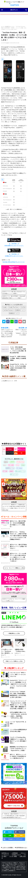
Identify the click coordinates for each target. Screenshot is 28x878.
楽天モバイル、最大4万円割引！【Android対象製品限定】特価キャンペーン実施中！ (13, 297)
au (21, 453)
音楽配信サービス (20, 310)
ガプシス (15, 10)
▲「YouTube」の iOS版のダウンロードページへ (14, 255)
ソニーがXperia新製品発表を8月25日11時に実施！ (18, 730)
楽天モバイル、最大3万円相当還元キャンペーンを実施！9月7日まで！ (18, 546)
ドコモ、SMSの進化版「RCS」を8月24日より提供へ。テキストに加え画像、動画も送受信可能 (18, 349)
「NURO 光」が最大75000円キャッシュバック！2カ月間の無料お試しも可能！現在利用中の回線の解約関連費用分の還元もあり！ (13, 815)
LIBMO (11, 471)
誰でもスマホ (14, 474)
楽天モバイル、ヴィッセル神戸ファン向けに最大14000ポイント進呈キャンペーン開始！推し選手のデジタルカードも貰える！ (18, 557)
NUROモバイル (10, 468)
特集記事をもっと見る (14, 633)
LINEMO (12, 462)
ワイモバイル (20, 462)
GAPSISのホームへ (21, 847)
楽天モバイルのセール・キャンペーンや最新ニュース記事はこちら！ (13, 599)
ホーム (2, 26)
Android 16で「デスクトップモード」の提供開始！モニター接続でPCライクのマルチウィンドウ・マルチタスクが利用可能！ (18, 684)
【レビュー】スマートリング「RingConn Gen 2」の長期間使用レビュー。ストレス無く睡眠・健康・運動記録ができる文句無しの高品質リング (18, 704)
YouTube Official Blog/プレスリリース (13, 262)
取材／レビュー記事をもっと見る (14, 661)
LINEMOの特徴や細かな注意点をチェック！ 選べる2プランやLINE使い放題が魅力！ (13, 626)
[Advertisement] (14, 20)
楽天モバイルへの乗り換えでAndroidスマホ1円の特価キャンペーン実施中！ (13, 292)
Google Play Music (13, 307)
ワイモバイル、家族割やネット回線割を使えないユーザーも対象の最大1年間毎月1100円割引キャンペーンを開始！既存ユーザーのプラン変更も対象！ (13, 507)
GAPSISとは (5, 853)
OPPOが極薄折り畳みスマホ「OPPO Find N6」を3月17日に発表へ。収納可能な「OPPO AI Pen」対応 (18, 715)
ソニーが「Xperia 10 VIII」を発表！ (18, 722)
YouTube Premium (8, 310)
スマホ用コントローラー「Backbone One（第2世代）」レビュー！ (7, 652)
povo (5, 465)
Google (4, 307)
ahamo (6, 462)
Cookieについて (16, 854)
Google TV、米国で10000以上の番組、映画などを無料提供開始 (18, 358)
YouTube (23, 307)
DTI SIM (5, 471)
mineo (22, 465)
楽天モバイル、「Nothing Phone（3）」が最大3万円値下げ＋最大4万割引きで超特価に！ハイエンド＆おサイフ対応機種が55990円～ (18, 535)
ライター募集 (13, 856)
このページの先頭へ (8, 847)
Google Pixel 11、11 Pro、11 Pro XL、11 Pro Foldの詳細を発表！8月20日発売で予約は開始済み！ (18, 367)
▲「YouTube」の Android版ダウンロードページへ (14, 244)
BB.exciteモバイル (20, 471)
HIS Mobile (19, 468)
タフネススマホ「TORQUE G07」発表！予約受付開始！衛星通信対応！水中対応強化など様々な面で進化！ (18, 694)
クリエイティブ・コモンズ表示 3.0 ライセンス (13, 866)
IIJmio (17, 465)
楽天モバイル (21, 449)
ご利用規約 (15, 853)
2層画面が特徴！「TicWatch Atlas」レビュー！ (20, 651)
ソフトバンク (10, 453)
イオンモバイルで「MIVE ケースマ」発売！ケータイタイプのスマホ (18, 674)
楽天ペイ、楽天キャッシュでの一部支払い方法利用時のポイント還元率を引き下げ (18, 756)
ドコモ (10, 449)
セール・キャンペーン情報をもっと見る (14, 568)
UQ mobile (11, 465)
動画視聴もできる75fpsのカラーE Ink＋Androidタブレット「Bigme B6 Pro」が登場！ (18, 748)
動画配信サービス (9, 26)
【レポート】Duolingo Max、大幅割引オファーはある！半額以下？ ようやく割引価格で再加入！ (18, 740)
